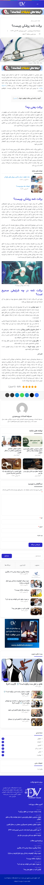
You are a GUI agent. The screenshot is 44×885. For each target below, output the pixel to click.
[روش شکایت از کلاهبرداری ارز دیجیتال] (36, 722)
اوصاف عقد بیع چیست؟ (23, 186)
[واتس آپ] (22, 395)
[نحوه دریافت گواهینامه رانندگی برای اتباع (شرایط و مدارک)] (36, 584)
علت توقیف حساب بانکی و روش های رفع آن (17, 177)
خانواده (39, 742)
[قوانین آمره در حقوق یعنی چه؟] (36, 611)
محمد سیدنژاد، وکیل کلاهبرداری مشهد (19, 710)
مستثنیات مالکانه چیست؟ (22, 590)
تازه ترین (22, 565)
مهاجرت (39, 755)
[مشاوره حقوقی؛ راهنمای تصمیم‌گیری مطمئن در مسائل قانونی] (11, 441)
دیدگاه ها (7, 565)
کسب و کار (34, 21)
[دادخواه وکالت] (22, 4)
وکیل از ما (40, 769)
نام (41, 518)
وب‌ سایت (39, 535)
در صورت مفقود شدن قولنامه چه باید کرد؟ (17, 599)
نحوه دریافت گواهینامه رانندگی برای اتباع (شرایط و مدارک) (17, 582)
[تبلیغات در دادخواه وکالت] (22, 12)
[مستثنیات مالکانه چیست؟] (36, 593)
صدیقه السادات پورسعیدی (34, 31)
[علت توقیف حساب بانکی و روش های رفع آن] (36, 179)
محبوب (37, 565)
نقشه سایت (27, 881)
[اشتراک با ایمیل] (12, 395)
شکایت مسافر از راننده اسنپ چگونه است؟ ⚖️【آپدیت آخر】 (17, 693)
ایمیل (40, 527)
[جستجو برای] (3, 4)
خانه (39, 21)
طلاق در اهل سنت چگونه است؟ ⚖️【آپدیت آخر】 (23, 684)
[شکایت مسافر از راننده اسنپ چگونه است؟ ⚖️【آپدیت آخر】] (36, 694)
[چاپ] (7, 395)
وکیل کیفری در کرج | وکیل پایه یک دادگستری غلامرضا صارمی (11, 472)
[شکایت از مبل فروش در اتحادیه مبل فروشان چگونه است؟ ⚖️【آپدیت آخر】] (36, 704)
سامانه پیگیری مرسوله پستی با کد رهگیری (17, 572)
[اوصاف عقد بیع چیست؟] (36, 189)
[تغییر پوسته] (6, 4)
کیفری (39, 745)
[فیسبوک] (37, 395)
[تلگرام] (17, 395)
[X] (32, 395)
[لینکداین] (27, 395)
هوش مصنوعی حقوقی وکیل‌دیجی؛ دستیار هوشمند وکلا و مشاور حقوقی (32, 451)
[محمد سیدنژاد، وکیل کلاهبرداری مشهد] (36, 713)
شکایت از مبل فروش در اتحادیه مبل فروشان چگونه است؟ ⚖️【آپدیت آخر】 (17, 702)
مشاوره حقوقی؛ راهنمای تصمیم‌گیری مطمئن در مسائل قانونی (13, 450)
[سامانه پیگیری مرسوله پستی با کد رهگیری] (36, 575)
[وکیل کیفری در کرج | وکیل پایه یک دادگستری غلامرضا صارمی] (11, 464)
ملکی (39, 752)
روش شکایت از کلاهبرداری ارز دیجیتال (19, 719)
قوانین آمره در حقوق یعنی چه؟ (20, 608)
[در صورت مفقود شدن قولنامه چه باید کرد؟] (36, 602)
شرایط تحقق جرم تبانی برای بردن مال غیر (32, 472)
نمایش (15, 98)
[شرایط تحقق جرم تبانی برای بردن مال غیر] (32, 464)
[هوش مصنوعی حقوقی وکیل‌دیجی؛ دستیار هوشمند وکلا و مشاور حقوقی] (32, 441)
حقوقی (39, 739)
